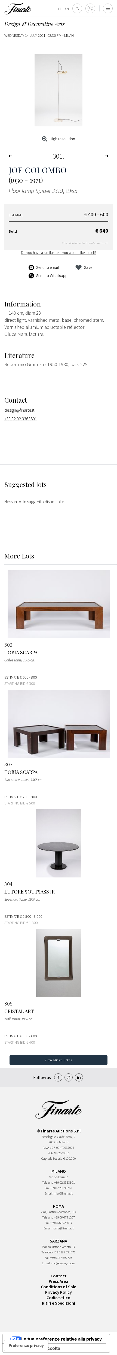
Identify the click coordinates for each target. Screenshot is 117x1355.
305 (8, 1003)
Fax (47, 1188)
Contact (59, 1275)
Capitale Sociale (51, 1158)
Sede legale (49, 1137)
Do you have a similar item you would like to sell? (58, 252)
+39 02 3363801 (64, 1182)
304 (8, 884)
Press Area (58, 1281)
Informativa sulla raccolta (33, 1348)
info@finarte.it (63, 1193)
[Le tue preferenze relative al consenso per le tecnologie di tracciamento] (26, 1345)
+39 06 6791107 (64, 1217)
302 (8, 645)
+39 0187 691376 (65, 1252)
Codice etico (58, 1297)
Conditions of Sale (58, 1286)
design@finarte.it (19, 410)
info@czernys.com (63, 1263)
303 (8, 764)
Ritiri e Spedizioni (58, 1303)
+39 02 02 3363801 (20, 418)
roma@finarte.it (63, 1228)
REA (50, 1153)
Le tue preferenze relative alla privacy (61, 1339)
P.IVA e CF (49, 1148)
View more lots (59, 1060)
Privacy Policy (58, 1292)
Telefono (47, 1182)
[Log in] (90, 8)
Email (49, 1193)
